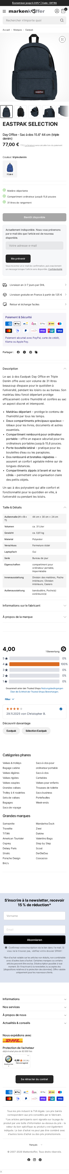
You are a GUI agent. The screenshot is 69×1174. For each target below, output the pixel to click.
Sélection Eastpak (36, 730)
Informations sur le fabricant (21, 605)
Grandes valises (12, 787)
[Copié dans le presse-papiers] (36, 352)
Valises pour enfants (47, 782)
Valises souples (11, 782)
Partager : (8, 352)
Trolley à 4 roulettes (14, 792)
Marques (17, 30)
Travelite (7, 828)
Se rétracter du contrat (34, 1079)
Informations (11, 999)
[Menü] (28, 1056)
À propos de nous (14, 1015)
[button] (12, 130)
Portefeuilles (43, 797)
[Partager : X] (24, 352)
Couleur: (15, 157)
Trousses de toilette (47, 787)
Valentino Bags (44, 838)
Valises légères (11, 772)
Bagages (8, 802)
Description (10, 368)
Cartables (41, 777)
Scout (39, 848)
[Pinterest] (40, 1160)
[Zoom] (62, 39)
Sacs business (44, 792)
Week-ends (42, 802)
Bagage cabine (11, 767)
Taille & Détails (12, 507)
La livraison (30, 145)
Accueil (6, 30)
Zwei (38, 828)
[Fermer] (1, 1171)
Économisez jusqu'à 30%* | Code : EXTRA (34, 3)
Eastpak (29, 30)
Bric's (6, 863)
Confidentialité (55, 269)
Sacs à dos (42, 772)
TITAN (6, 833)
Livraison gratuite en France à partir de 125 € (36, 294)
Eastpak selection (30, 124)
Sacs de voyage (12, 807)
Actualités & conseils (16, 1023)
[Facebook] (29, 1160)
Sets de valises (11, 797)
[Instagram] (34, 1160)
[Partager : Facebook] (18, 352)
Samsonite (9, 823)
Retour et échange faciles (24, 304)
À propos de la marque (18, 617)
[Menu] (4, 11)
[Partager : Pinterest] (30, 352)
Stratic (6, 853)
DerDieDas (42, 853)
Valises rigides (11, 777)
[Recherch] (62, 20)
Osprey (7, 843)
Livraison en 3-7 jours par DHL (27, 284)
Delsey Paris (9, 848)
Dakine (40, 833)
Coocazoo (41, 858)
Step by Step (43, 843)
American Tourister (13, 838)
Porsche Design (11, 858)
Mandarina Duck (45, 823)
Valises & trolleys (12, 762)
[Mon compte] (57, 11)
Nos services (11, 1007)
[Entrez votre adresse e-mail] (34, 940)
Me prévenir (18, 258)
